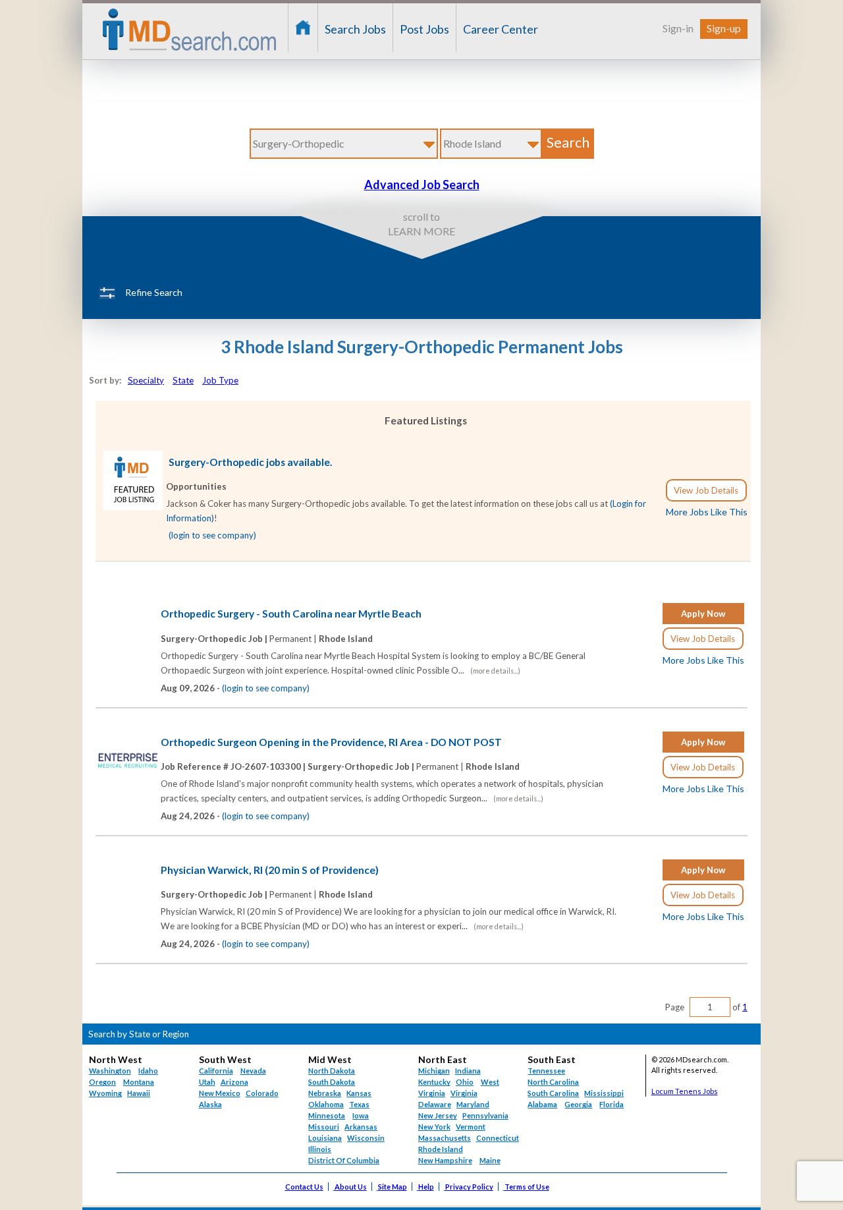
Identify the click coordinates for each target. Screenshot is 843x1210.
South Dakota (331, 1082)
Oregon (102, 1082)
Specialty (146, 380)
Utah (207, 1082)
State (183, 380)
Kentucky (434, 1082)
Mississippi (604, 1093)
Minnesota (326, 1115)
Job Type (220, 380)
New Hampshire (445, 1160)
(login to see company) (212, 535)
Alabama (542, 1104)
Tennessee (546, 1070)
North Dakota (331, 1070)
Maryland (472, 1104)
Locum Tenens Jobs (684, 1091)
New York (434, 1126)
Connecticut (497, 1138)
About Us (351, 1186)
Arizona (234, 1082)
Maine (490, 1160)
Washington (110, 1070)
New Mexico (219, 1093)
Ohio (465, 1082)
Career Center (500, 29)
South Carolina (553, 1093)
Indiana (468, 1070)
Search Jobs (355, 29)
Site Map (392, 1186)
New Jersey (437, 1115)
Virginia (463, 1093)
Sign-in (678, 28)
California (216, 1070)
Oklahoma (326, 1104)
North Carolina (553, 1082)
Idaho (148, 1070)
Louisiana (325, 1138)
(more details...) (495, 670)
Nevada (253, 1070)
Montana (138, 1082)
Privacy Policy (469, 1186)
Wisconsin (366, 1138)
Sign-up (724, 28)
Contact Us (304, 1186)
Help (426, 1186)
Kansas (358, 1093)
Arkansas (360, 1126)
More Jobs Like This (707, 511)
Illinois (319, 1149)
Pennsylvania (485, 1115)
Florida (611, 1104)
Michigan (434, 1070)
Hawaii (138, 1093)
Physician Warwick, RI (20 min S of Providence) (270, 870)
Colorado (262, 1093)
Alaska (210, 1104)
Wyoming (105, 1093)
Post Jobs (424, 29)
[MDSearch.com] (133, 507)
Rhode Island (440, 1149)
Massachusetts (444, 1138)
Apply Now (703, 613)
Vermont (470, 1126)
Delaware (434, 1104)
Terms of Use (526, 1186)
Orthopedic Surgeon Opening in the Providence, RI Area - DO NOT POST (331, 742)
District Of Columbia (343, 1160)
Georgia (578, 1104)
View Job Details (706, 490)
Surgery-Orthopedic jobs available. (251, 462)
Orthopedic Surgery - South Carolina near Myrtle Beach (291, 613)
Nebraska (324, 1093)
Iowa (360, 1115)
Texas (359, 1104)
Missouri (323, 1126)
